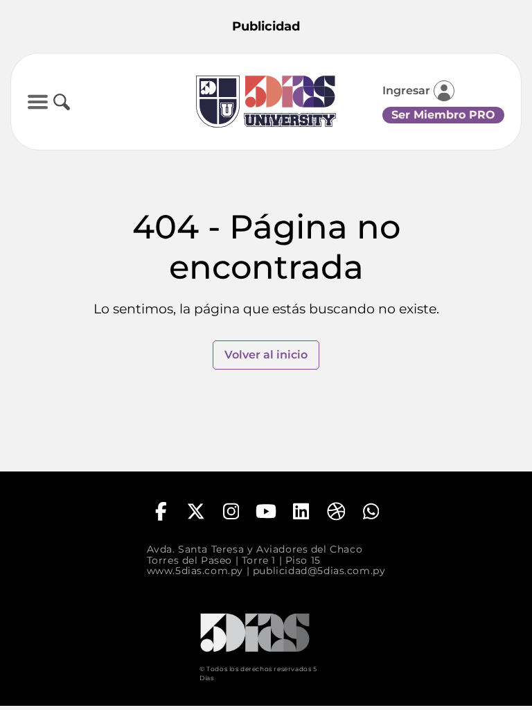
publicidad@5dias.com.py (319, 570)
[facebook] (160, 511)
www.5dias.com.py (195, 570)
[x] (196, 511)
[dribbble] (336, 511)
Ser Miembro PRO (443, 114)
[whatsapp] (370, 511)
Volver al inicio (266, 354)
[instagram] (230, 511)
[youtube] (266, 511)
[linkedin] (300, 511)
